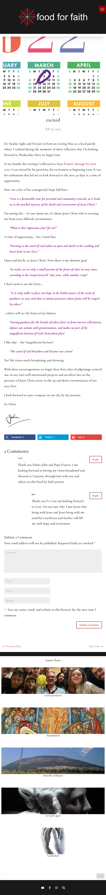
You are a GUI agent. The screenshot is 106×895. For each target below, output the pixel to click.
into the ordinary (53, 775)
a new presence (53, 695)
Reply (95, 459)
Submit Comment (89, 625)
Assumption (53, 735)
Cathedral (53, 855)
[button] (102, 9)
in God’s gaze (53, 815)
